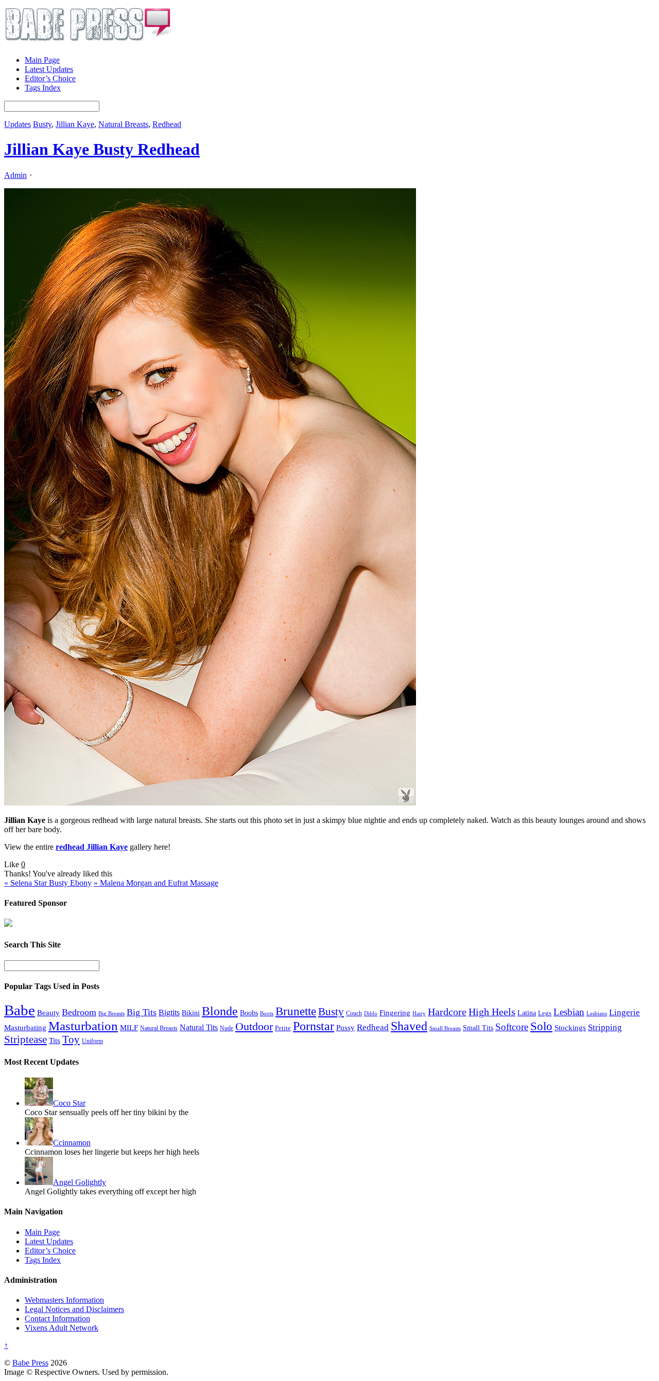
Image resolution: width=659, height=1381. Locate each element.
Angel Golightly (79, 1182)
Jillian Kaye (75, 124)
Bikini (191, 1013)
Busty (42, 124)
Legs (544, 1013)
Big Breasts (111, 1013)
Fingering (394, 1013)
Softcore (511, 1026)
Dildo (370, 1013)
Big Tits (142, 1012)
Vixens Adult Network (61, 1327)
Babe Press (30, 1362)
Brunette (295, 1011)
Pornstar (313, 1026)
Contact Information (57, 1318)
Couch (354, 1013)
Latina (526, 1013)
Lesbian (568, 1012)
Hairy (419, 1013)
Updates (17, 124)
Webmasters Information (64, 1300)
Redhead (166, 124)
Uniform (92, 1041)
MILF (129, 1028)
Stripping (605, 1027)
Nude (226, 1028)
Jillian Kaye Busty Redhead (102, 149)
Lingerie (624, 1012)
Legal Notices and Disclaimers (74, 1309)
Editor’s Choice (50, 78)
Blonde (220, 1011)
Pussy (345, 1028)
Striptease (25, 1039)
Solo (541, 1026)
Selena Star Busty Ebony (48, 882)
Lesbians (596, 1013)
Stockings (570, 1027)
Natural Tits (199, 1027)
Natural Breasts (123, 124)
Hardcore (447, 1011)
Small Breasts (445, 1028)
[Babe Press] (88, 42)
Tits (54, 1040)
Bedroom (79, 1012)
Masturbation (83, 1026)
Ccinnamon (72, 1142)
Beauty (48, 1012)
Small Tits (478, 1028)
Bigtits (169, 1012)
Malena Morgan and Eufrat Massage (156, 882)
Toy (71, 1039)
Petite (283, 1028)
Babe (19, 1010)
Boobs (249, 1013)
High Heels (492, 1011)
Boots (266, 1013)
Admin (15, 175)
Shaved (409, 1026)
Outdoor (254, 1026)
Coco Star (69, 1103)
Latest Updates (49, 69)
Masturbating (25, 1028)
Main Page (42, 60)
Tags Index (43, 87)
